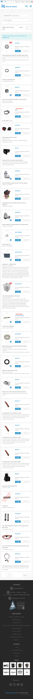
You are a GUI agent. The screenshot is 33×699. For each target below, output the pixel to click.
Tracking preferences (16, 637)
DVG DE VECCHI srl (10, 693)
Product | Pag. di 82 (8, 28)
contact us (5, 37)
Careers (17, 2)
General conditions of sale (16, 617)
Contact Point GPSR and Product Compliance (16, 625)
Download (16, 653)
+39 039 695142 (18, 588)
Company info (16, 622)
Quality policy (16, 620)
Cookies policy (16, 634)
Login (22, 2)
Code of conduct (16, 628)
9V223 (9, 487)
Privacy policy (16, 631)
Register (28, 2)
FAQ (16, 647)
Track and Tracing (16, 650)
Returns (16, 640)
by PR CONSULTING (25, 694)
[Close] (30, 36)
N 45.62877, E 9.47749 (18, 598)
